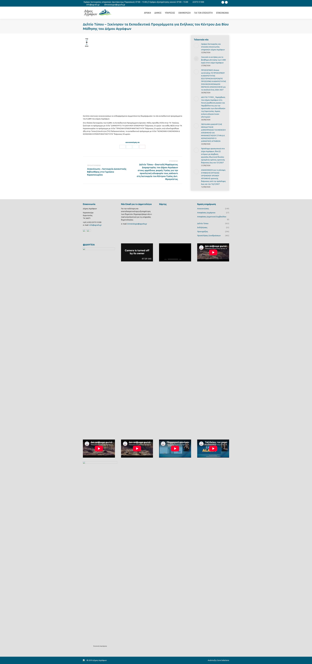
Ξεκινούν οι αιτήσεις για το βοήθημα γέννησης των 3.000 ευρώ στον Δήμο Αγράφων (213, 60)
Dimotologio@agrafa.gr (137, 224)
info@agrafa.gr (93, 5)
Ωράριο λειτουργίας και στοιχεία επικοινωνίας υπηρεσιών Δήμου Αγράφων (213, 47)
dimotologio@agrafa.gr (114, 5)
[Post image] (196, 45)
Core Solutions (223, 660)
